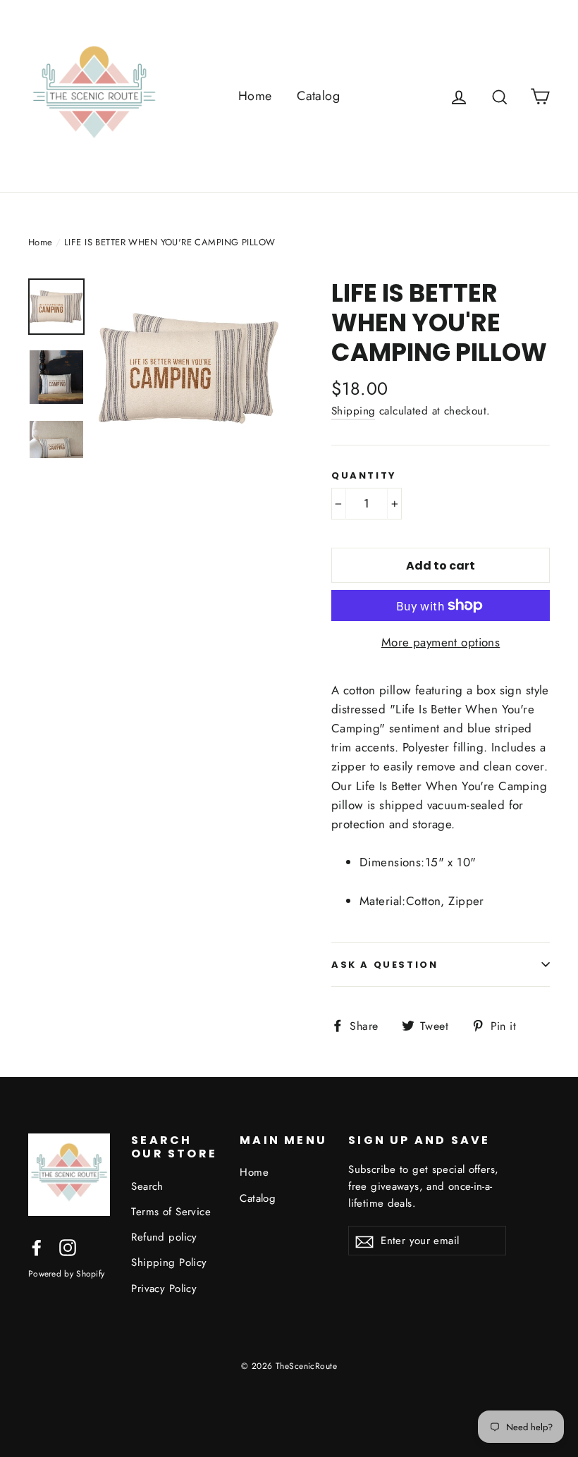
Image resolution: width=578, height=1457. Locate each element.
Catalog (318, 96)
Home (255, 96)
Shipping (353, 411)
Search (147, 1186)
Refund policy (164, 1237)
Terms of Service (171, 1211)
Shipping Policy (169, 1262)
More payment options (440, 642)
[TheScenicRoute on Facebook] (36, 1246)
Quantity (364, 475)
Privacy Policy (164, 1288)
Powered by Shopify (66, 1273)
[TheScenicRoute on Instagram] (67, 1246)
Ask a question (384, 964)
